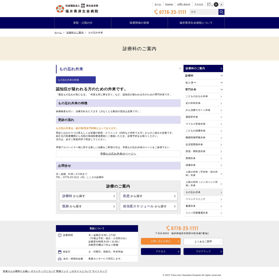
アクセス (199, 4)
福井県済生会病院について (196, 22)
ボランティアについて (43, 271)
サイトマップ (99, 271)
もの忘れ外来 (193, 192)
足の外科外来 (193, 103)
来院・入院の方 (83, 22)
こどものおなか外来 (197, 96)
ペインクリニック (195, 199)
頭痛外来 (191, 165)
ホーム (158, 4)
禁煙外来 (191, 158)
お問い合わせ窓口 (161, 241)
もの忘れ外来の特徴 (68, 80)
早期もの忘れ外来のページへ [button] (118, 153)
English (169, 4)
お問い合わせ (183, 4)
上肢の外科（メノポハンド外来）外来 (202, 183)
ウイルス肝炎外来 (195, 124)
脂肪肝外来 (192, 117)
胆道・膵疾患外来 (195, 151)
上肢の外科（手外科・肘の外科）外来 (202, 173)
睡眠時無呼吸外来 (195, 137)
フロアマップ (203, 251)
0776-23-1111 (173, 12)
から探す (73, 196)
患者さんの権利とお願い (16, 271)
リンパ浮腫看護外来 (197, 213)
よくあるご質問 (203, 241)
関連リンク (62, 271)
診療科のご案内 (75, 32)
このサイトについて (80, 271)
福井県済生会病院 (77, 8)
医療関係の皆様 (139, 22)
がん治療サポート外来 (198, 110)
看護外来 (191, 206)
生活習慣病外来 (194, 144)
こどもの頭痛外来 (195, 130)
